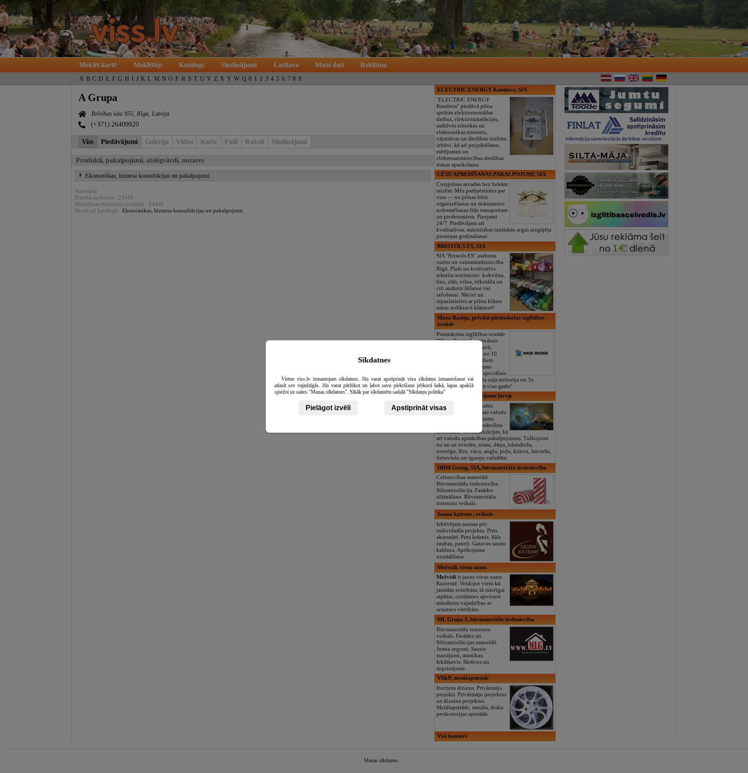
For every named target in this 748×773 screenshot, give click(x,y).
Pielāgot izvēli (328, 407)
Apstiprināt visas (419, 407)
